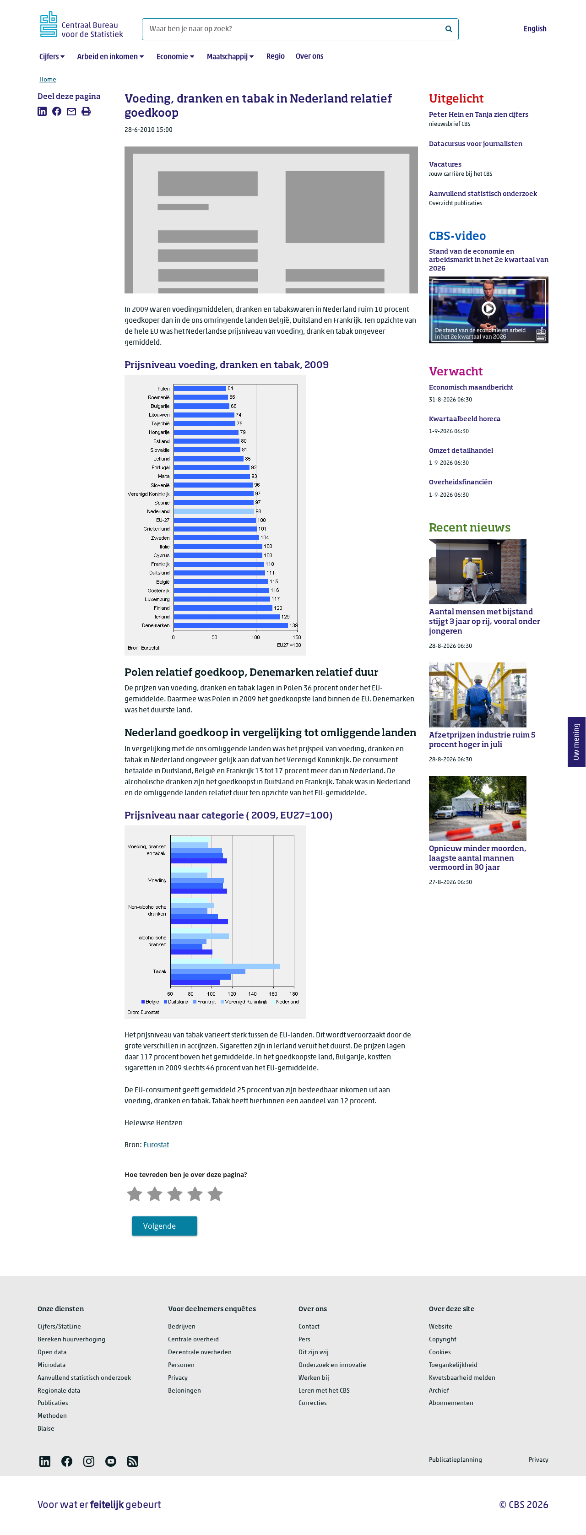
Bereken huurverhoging (71, 1340)
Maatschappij (227, 57)
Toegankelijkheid (453, 1365)
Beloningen (184, 1391)
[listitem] (42, 111)
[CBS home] (81, 22)
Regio (275, 56)
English (535, 29)
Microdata (51, 1365)
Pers (304, 1340)
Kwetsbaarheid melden (462, 1378)
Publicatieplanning (455, 1460)
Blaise (46, 1429)
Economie (172, 57)
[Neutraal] (175, 1192)
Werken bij (313, 1378)
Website (440, 1327)
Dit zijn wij (313, 1353)
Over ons (309, 56)
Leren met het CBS (324, 1391)
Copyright (442, 1340)
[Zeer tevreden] (215, 1192)
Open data (52, 1353)
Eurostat (156, 1145)
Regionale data (59, 1391)
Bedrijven (181, 1327)
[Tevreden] (195, 1192)
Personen (181, 1365)
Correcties (312, 1403)
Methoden (52, 1416)
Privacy (178, 1378)
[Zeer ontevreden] (135, 1192)
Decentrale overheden (200, 1353)
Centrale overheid (193, 1340)
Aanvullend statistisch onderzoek (84, 1378)
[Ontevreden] (155, 1192)
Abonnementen (451, 1403)
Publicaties (53, 1403)
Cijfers (49, 57)
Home (47, 80)
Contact (309, 1327)
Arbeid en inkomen (107, 57)
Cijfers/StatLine (59, 1327)
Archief (439, 1391)
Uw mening (577, 741)
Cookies (440, 1353)
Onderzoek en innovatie (332, 1365)
